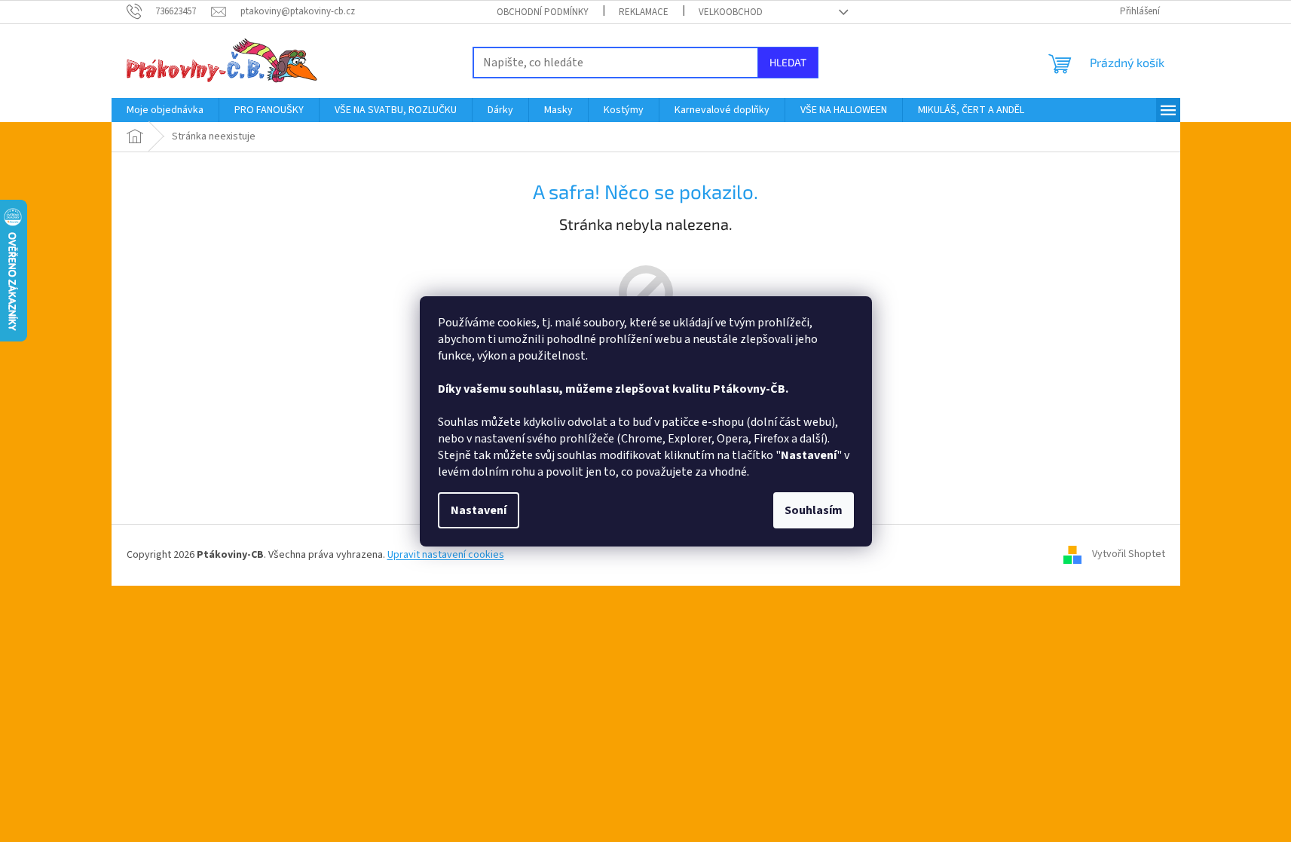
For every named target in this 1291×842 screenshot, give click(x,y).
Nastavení (478, 510)
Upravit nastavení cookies (445, 554)
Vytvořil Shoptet (1128, 554)
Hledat (787, 62)
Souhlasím (814, 510)
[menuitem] (165, 110)
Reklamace (643, 12)
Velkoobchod (731, 12)
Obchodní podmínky (543, 12)
